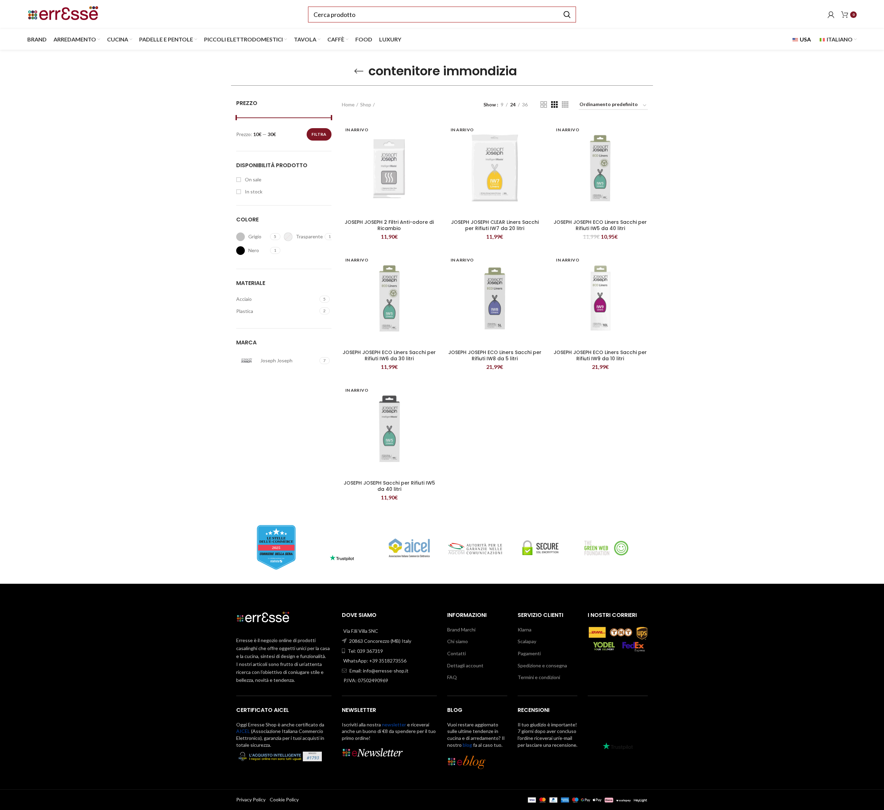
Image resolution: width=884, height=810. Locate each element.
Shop (365, 104)
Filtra (319, 134)
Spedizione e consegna (542, 665)
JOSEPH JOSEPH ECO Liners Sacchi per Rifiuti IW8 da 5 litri (494, 355)
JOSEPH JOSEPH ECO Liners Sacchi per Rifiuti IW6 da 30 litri (389, 355)
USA (805, 39)
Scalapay (527, 641)
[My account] (831, 14)
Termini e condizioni (539, 677)
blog (467, 745)
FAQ (452, 677)
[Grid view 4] (565, 104)
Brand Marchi (461, 629)
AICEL (243, 731)
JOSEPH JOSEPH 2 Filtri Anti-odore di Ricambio (389, 225)
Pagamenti (529, 653)
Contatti (456, 653)
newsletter (394, 724)
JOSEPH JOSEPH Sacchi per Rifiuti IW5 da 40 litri (389, 486)
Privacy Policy (251, 799)
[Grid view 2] (543, 104)
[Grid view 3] (554, 104)
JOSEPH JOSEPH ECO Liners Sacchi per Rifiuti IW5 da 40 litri (600, 225)
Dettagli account (465, 665)
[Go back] (358, 71)
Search (566, 14)
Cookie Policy (284, 799)
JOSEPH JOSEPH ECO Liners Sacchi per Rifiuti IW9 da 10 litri (600, 355)
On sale (252, 179)
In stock (253, 191)
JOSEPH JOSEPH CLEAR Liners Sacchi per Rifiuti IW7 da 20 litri (495, 225)
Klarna (524, 629)
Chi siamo (457, 641)
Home (348, 104)
